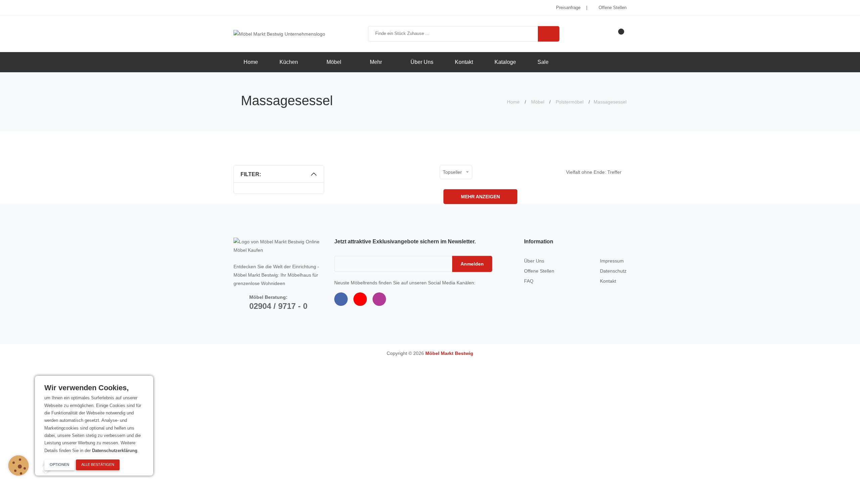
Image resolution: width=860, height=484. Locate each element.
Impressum (612, 261)
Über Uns (422, 62)
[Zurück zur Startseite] (279, 33)
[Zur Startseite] (278, 245)
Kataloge (505, 62)
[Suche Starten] (548, 34)
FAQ (528, 281)
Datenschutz (613, 271)
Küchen (289, 62)
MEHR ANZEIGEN (480, 196)
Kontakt (464, 62)
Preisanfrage (567, 7)
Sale (543, 62)
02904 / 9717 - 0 (278, 306)
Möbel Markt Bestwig (449, 353)
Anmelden (472, 264)
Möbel (335, 62)
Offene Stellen (612, 7)
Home (251, 62)
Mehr (376, 62)
